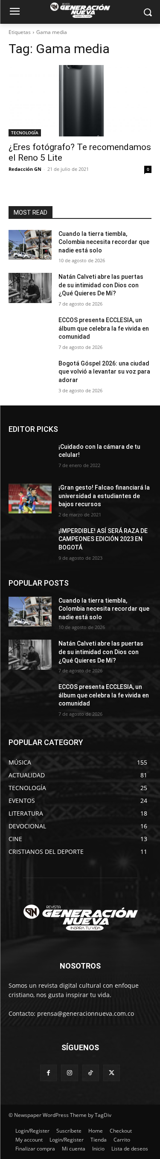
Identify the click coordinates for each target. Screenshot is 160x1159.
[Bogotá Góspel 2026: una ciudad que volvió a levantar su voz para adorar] (30, 374)
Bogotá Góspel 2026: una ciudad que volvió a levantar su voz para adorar (104, 371)
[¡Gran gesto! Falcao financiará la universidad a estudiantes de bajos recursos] (30, 498)
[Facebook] (48, 1073)
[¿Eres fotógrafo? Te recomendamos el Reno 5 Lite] (80, 100)
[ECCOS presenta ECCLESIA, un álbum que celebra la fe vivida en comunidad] (30, 331)
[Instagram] (69, 1073)
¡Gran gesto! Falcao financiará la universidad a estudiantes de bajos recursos (104, 495)
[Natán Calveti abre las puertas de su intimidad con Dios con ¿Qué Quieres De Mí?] (30, 288)
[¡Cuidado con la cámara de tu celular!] (30, 458)
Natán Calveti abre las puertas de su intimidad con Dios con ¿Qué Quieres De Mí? (100, 285)
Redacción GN (25, 169)
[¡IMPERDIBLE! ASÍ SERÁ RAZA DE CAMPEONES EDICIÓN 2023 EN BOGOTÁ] (30, 542)
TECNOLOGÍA (24, 133)
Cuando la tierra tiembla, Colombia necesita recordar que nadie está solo (103, 242)
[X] (111, 1073)
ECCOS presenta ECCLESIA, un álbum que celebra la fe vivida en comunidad (103, 328)
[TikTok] (90, 1073)
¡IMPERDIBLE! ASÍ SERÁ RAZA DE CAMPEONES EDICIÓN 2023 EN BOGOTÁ (103, 539)
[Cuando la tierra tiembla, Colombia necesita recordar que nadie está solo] (30, 245)
